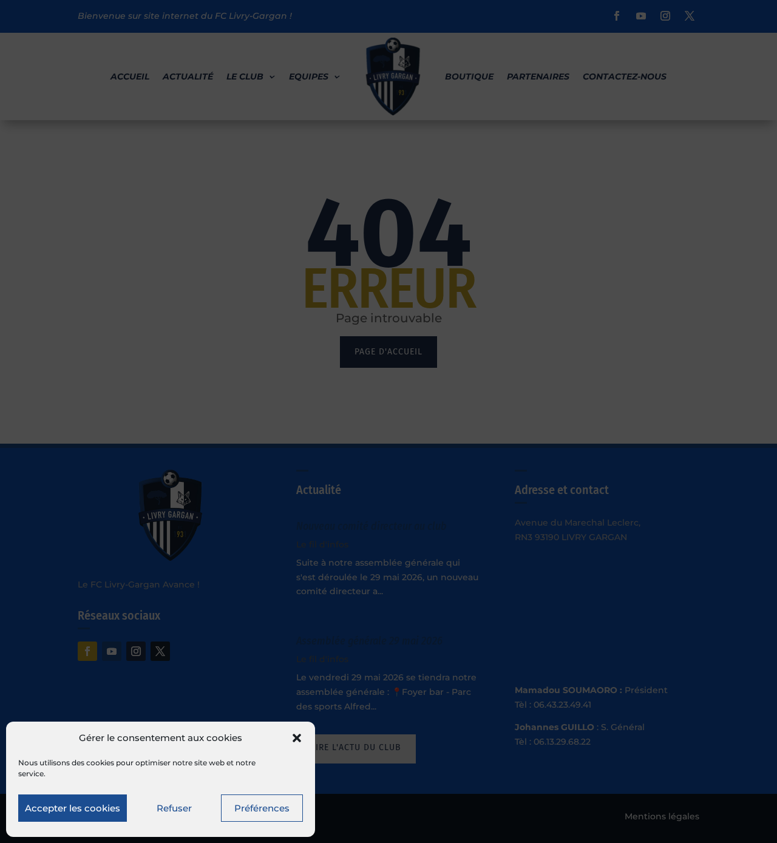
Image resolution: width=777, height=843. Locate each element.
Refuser (174, 808)
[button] (297, 738)
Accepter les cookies (72, 808)
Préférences (262, 808)
